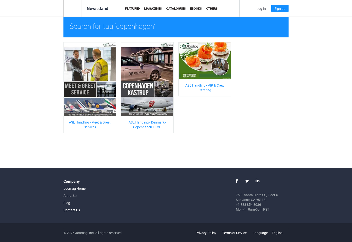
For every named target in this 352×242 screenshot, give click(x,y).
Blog (66, 203)
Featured (132, 8)
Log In (261, 8)
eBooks (196, 8)
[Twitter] (247, 181)
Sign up (279, 8)
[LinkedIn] (257, 181)
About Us (70, 195)
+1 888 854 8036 (248, 204)
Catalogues (176, 8)
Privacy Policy (206, 232)
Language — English (268, 232)
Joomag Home (74, 188)
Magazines (153, 8)
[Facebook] (237, 181)
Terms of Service (234, 232)
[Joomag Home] (72, 8)
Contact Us (71, 210)
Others (212, 8)
